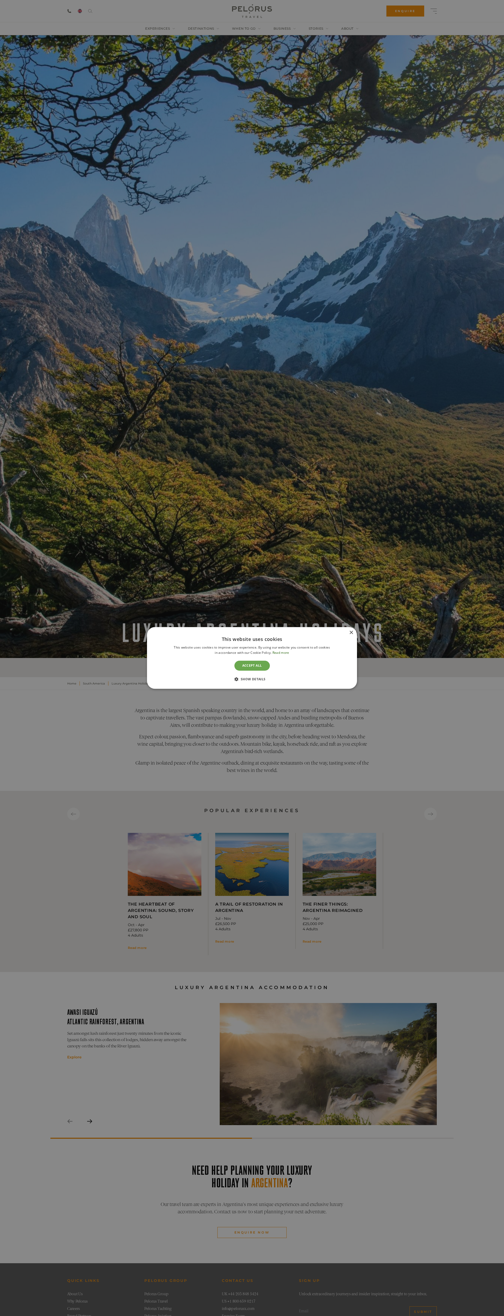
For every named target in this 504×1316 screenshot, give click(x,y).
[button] (251, 679)
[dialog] (252, 658)
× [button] (351, 633)
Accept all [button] (252, 665)
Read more (280, 653)
